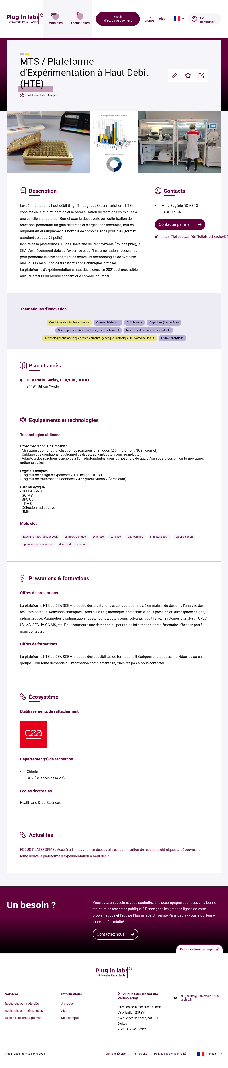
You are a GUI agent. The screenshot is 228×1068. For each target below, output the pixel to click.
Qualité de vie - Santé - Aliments (69, 322)
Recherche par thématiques (24, 1010)
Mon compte (70, 1018)
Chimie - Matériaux (108, 322)
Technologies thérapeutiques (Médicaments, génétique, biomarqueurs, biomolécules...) (99, 338)
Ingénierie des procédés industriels (148, 330)
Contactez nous (110, 934)
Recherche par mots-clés (22, 1003)
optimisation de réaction (37, 544)
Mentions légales (115, 1053)
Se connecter (207, 20)
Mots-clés (56, 23)
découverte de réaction (72, 544)
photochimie (135, 536)
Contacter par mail (175, 224)
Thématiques (80, 23)
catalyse (116, 536)
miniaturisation (159, 536)
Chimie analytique (172, 338)
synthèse (98, 536)
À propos (149, 18)
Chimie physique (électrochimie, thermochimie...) (88, 330)
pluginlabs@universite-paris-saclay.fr (200, 997)
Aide (162, 19)
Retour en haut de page (196, 949)
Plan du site (140, 1053)
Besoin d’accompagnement (118, 18)
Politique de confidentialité (170, 1053)
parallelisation (184, 536)
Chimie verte (134, 322)
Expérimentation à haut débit (40, 536)
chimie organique (75, 536)
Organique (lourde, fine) (164, 322)
